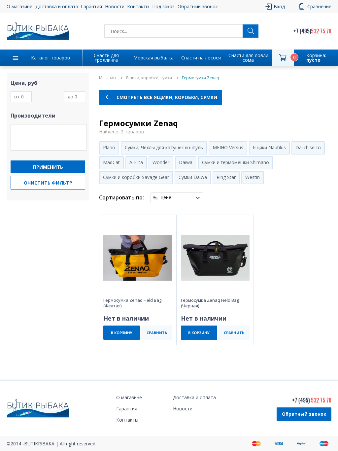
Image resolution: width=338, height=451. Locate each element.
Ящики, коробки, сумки (149, 78)
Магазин (107, 78)
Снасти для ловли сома (248, 57)
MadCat (111, 162)
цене (166, 197)
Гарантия (91, 6)
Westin (252, 177)
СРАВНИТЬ (157, 332)
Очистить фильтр (48, 183)
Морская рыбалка (153, 57)
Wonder (160, 162)
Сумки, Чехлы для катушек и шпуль (164, 147)
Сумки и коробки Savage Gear (136, 177)
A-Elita (136, 162)
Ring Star (226, 177)
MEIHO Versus (228, 147)
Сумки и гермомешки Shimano (235, 162)
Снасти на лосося (201, 57)
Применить (48, 167)
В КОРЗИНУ (121, 332)
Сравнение (319, 6)
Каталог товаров (50, 57)
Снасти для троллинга (106, 57)
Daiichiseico (308, 147)
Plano (109, 147)
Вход (279, 6)
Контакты (138, 6)
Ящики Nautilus (269, 147)
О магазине (19, 6)
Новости (114, 6)
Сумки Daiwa (193, 177)
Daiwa (185, 162)
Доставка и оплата (56, 6)
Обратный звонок (304, 414)
